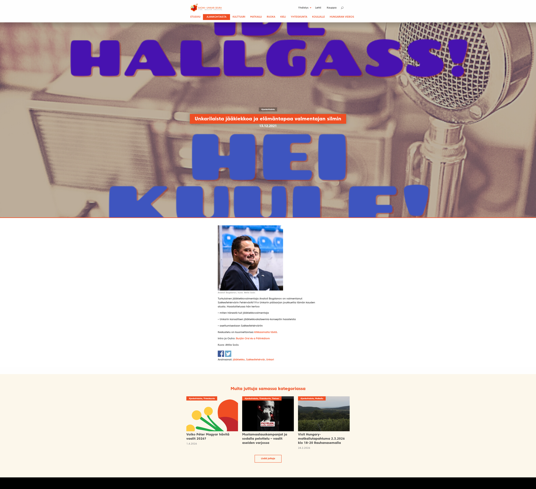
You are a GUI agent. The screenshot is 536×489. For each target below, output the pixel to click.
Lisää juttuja (268, 459)
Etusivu (195, 17)
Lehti (318, 8)
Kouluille (318, 17)
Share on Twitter (228, 354)
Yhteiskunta (299, 17)
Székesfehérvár (255, 360)
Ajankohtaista (216, 17)
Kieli (283, 17)
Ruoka (271, 17)
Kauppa (332, 8)
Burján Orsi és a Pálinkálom (253, 338)
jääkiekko (239, 360)
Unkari (270, 360)
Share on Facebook (221, 354)
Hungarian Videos (342, 17)
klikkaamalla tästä (265, 332)
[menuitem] (304, 8)
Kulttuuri (239, 17)
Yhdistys (303, 8)
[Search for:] (344, 8)
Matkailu (256, 17)
